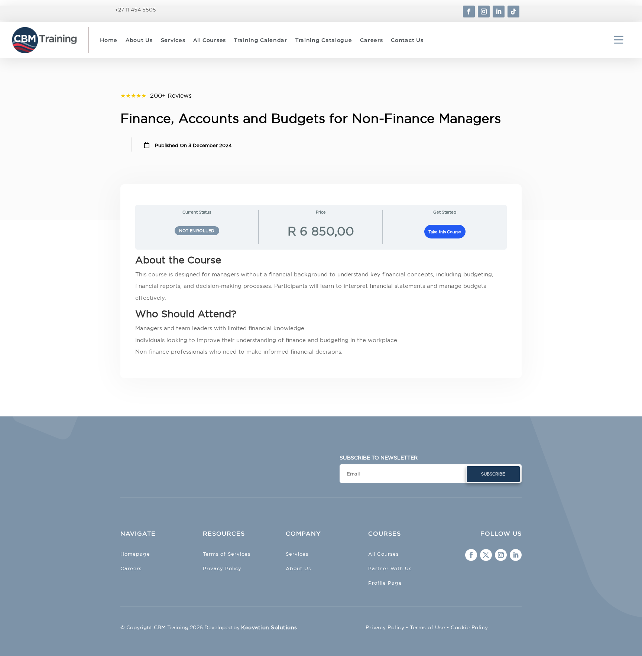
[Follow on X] (486, 555)
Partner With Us (390, 568)
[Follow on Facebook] (469, 11)
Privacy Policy (222, 568)
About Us (139, 40)
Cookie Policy (469, 627)
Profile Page (385, 583)
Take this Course (444, 231)
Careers (371, 40)
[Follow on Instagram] (484, 11)
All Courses (209, 40)
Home (108, 40)
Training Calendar (260, 40)
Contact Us (407, 40)
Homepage (135, 554)
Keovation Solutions (269, 627)
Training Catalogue (323, 40)
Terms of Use (427, 627)
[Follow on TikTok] (513, 11)
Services (173, 40)
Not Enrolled (197, 230)
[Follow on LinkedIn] (499, 11)
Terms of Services (226, 554)
